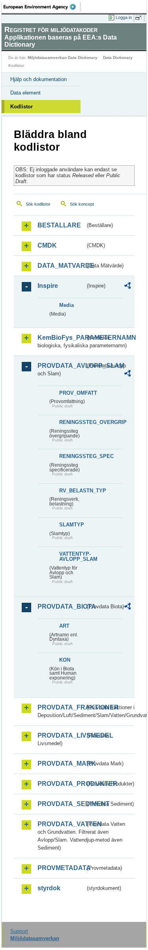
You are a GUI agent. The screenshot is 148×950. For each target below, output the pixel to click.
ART (64, 626)
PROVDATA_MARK (61, 763)
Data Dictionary (118, 57)
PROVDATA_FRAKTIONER (61, 707)
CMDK (47, 245)
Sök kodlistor (38, 204)
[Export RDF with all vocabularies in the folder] (127, 286)
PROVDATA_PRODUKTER (61, 783)
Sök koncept (82, 204)
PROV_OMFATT (72, 393)
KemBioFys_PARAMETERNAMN (61, 337)
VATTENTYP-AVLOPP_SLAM (72, 556)
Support (19, 931)
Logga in (124, 17)
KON (64, 660)
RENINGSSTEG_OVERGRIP (72, 422)
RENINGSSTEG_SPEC (72, 456)
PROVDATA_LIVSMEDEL (61, 735)
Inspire (47, 285)
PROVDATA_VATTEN (61, 824)
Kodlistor (21, 107)
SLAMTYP (71, 525)
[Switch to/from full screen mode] (139, 18)
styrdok (48, 888)
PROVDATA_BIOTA (61, 606)
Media (66, 305)
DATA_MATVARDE (61, 265)
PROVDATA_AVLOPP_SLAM (61, 365)
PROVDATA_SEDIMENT (61, 803)
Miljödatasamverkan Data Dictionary (62, 57)
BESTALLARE (59, 225)
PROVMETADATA (61, 868)
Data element (25, 93)
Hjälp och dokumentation (38, 79)
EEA (42, 7)
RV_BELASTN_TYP (72, 491)
